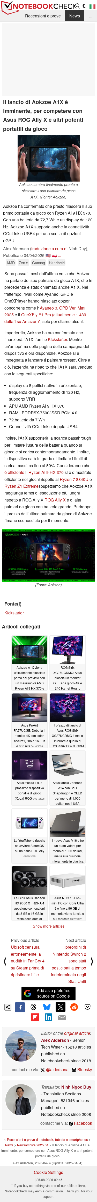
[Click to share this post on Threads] (33, 1007)
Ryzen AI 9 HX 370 (46, 472)
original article (77, 1033)
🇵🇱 (54, 255)
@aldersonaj (57, 1069)
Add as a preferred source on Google (54, 993)
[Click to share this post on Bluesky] (47, 1007)
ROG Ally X (55, 500)
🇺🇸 (48, 255)
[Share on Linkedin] (48, 1017)
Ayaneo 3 (48, 308)
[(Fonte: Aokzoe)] (48, 555)
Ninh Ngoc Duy (76, 1087)
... (90, 16)
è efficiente (14, 472)
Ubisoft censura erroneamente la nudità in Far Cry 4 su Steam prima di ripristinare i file (27, 961)
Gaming (38, 262)
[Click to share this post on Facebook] (20, 1007)
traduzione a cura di (49, 249)
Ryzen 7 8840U (74, 479)
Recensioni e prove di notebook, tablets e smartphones (47, 1139)
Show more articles (48, 926)
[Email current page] (62, 1018)
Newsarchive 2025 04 (32, 1144)
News (74, 16)
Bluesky (84, 1069)
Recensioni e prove (43, 16)
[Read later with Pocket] (88, 1007)
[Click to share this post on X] (60, 1007)
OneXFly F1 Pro (36, 315)
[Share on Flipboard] (35, 1017)
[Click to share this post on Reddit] (74, 1007)
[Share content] (7, 1007)
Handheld (57, 262)
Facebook (82, 1123)
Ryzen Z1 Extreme (21, 486)
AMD (10, 262)
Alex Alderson (55, 1040)
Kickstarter (57, 339)
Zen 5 (23, 262)
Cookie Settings (48, 1172)
